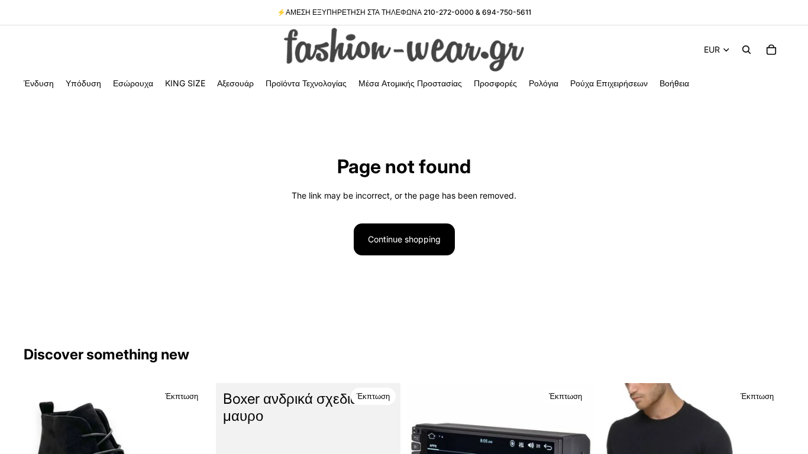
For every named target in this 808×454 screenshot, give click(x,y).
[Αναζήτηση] (746, 50)
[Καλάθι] (771, 50)
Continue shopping (404, 239)
